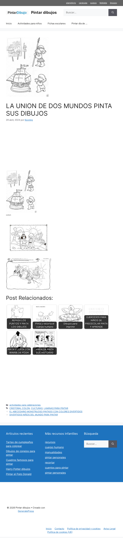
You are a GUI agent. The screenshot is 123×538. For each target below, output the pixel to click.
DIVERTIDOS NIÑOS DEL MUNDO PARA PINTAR (33, 414)
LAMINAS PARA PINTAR (56, 408)
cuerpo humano (54, 447)
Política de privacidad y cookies (83, 528)
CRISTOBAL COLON (19, 408)
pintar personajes (55, 457)
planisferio (71, 3)
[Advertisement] (61, 148)
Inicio (9, 23)
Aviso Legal (110, 528)
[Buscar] (112, 12)
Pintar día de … (79, 23)
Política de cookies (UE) (59, 532)
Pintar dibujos (44, 12)
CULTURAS (37, 408)
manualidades (53, 452)
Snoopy (113, 3)
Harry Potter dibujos (18, 469)
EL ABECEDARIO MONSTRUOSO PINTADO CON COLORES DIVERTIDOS (45, 411)
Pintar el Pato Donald (19, 474)
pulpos (93, 3)
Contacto (59, 528)
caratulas (83, 3)
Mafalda (103, 3)
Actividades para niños (30, 23)
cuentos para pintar (56, 467)
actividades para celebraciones (25, 405)
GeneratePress (26, 511)
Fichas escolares (57, 23)
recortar (50, 462)
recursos (50, 442)
